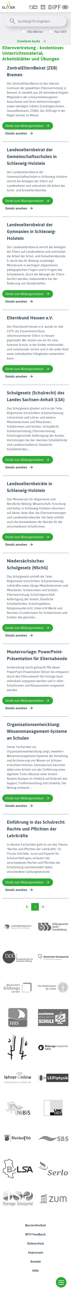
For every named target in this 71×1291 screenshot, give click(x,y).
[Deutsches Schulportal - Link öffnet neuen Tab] (53, 957)
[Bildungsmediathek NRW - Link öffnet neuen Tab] (53, 1048)
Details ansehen (16, 133)
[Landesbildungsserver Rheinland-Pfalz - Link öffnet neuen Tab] (18, 1138)
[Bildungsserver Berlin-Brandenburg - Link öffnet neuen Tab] (53, 927)
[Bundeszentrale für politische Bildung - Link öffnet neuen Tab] (18, 957)
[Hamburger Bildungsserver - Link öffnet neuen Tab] (18, 1017)
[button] (61, 1282)
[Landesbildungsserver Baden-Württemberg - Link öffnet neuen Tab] (18, 927)
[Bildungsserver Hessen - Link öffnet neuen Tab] (18, 1048)
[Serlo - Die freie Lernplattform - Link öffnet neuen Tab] (53, 1168)
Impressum (35, 1252)
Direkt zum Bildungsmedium (24, 125)
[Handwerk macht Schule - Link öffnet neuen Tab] (53, 1017)
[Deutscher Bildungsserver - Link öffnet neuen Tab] (18, 987)
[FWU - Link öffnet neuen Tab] (53, 987)
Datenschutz (35, 1243)
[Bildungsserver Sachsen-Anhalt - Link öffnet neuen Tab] (18, 1168)
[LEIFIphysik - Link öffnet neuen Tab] (53, 1078)
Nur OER (60, 31)
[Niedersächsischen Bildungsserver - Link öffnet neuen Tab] (18, 1108)
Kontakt (35, 1261)
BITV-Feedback (35, 1234)
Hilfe (35, 1270)
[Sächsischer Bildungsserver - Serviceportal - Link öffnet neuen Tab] (53, 1138)
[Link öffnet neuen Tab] (58, 6)
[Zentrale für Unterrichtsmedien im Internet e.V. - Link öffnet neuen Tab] (53, 1199)
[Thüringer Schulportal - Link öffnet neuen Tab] (18, 1199)
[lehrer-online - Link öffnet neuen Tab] (18, 1078)
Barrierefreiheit (35, 1225)
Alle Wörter (35, 31)
